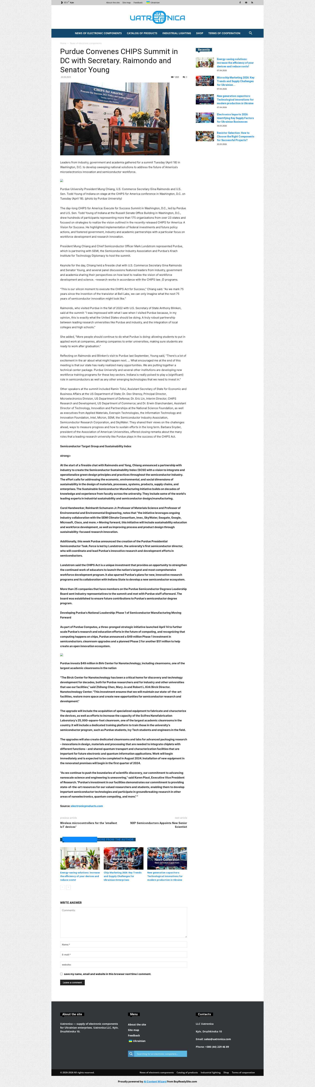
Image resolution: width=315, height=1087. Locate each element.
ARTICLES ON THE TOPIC (79, 839)
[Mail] (246, 2)
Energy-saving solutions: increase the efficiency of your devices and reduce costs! (80, 876)
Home (63, 43)
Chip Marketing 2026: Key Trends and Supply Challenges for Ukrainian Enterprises (122, 876)
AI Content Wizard (155, 1081)
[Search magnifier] (131, 1054)
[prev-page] (62, 887)
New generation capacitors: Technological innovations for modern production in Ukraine (165, 876)
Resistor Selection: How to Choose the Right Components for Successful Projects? (235, 136)
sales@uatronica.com (217, 1039)
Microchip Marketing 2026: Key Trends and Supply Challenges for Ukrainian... (235, 81)
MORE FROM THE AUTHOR (115, 839)
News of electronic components (98, 33)
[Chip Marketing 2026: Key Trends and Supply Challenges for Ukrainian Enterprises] (123, 858)
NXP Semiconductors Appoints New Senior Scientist (158, 825)
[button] (250, 33)
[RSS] (252, 2)
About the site (113, 2)
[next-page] (68, 887)
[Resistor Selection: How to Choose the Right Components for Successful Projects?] (205, 136)
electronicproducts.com (87, 806)
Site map (126, 2)
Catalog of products (142, 33)
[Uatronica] (157, 17)
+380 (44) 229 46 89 (217, 1046)
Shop (199, 33)
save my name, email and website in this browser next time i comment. (107, 973)
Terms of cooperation (224, 33)
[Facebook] (240, 2)
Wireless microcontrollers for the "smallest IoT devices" (88, 825)
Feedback (138, 2)
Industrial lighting (176, 33)
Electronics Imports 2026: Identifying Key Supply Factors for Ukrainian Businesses (235, 118)
